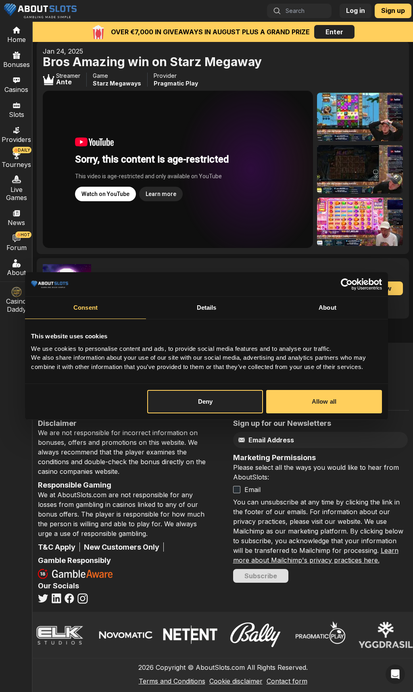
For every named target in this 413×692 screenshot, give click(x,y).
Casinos (16, 89)
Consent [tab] (85, 307)
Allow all (324, 401)
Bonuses (16, 64)
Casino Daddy (16, 305)
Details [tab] (207, 307)
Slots (16, 114)
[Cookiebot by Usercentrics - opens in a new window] (346, 284)
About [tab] (327, 307)
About (16, 273)
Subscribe (260, 576)
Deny (205, 401)
